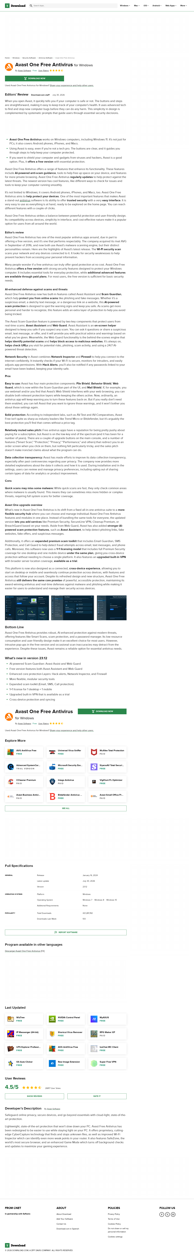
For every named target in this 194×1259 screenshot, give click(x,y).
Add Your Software (65, 1219)
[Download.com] (15, 5)
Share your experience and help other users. (72, 85)
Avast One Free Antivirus (54, 65)
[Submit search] (31, 5)
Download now (36, 78)
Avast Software (53, 1109)
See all (65, 808)
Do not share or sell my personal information (118, 1230)
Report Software (68, 932)
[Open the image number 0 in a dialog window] (27, 608)
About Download (64, 1214)
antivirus (25, 200)
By (23, 70)
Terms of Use (114, 1219)
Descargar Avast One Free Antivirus (22, 951)
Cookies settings (115, 1237)
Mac (136, 6)
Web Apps (170, 6)
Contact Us (61, 1224)
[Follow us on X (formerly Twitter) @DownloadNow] (167, 1214)
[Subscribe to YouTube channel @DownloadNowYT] (173, 1214)
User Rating (43, 70)
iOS (145, 6)
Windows (124, 6)
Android (156, 6)
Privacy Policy (114, 1214)
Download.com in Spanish (68, 1229)
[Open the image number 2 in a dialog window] (118, 608)
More (182, 5)
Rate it (97, 1096)
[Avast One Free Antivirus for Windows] (9, 67)
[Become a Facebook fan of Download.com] (161, 1214)
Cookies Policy (114, 1224)
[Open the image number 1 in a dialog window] (73, 608)
